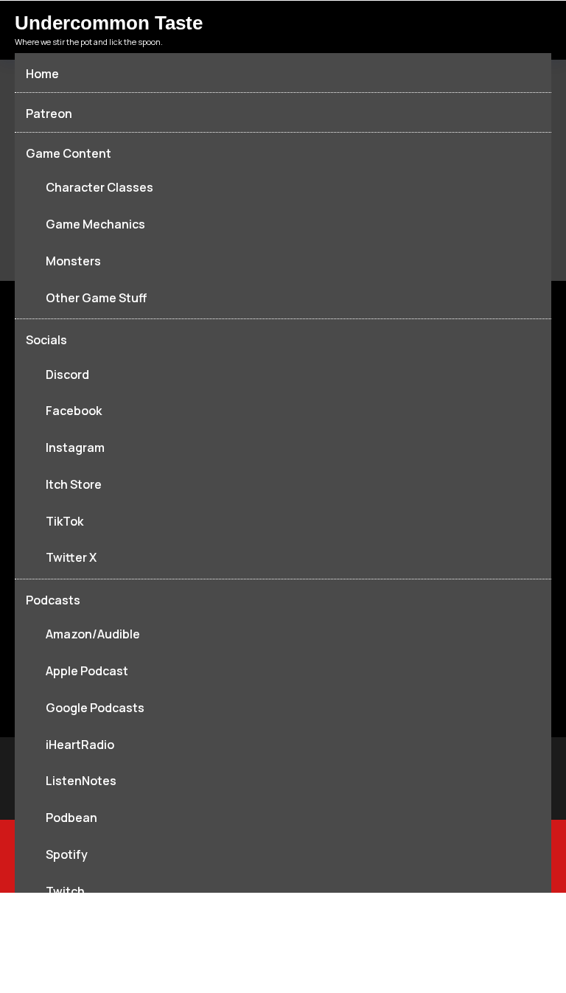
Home (42, 74)
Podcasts (53, 600)
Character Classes (99, 187)
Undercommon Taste (109, 23)
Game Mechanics (95, 224)
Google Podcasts (95, 708)
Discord (67, 374)
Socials (46, 340)
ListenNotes (81, 781)
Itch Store (74, 484)
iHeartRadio (80, 744)
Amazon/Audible (93, 634)
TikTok (64, 521)
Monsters (73, 261)
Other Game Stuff (96, 298)
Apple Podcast (87, 671)
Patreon (49, 113)
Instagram (75, 447)
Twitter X (71, 557)
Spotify (67, 854)
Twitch (65, 891)
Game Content (68, 153)
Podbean (71, 817)
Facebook (74, 411)
